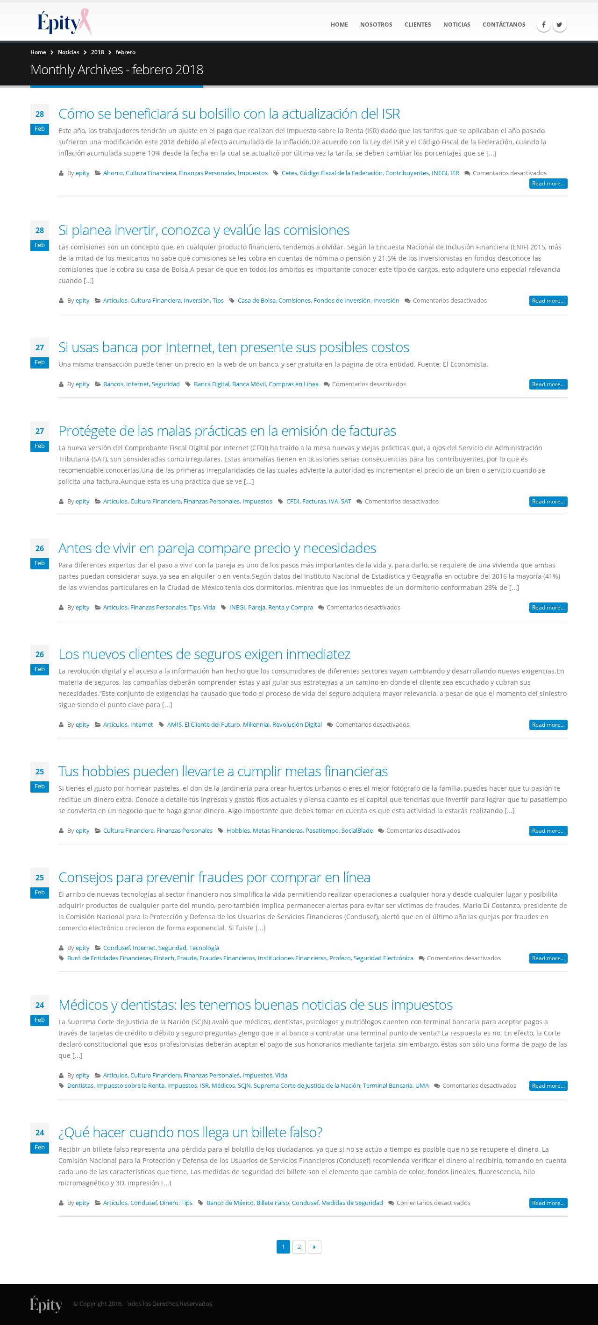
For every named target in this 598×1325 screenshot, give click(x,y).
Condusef (116, 948)
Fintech (164, 958)
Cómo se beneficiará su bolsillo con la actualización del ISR (229, 113)
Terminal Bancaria (388, 1086)
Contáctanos (504, 24)
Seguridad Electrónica (383, 958)
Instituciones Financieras (292, 958)
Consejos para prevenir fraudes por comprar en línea (214, 876)
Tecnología (204, 948)
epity (83, 173)
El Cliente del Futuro (212, 725)
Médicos (223, 1086)
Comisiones (294, 301)
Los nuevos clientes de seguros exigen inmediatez (204, 653)
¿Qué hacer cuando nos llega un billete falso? (190, 1131)
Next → (314, 1247)
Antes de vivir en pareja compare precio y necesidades (217, 547)
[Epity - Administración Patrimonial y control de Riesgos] (63, 21)
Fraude (187, 958)
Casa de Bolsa (257, 301)
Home (339, 24)
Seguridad (166, 384)
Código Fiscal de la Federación (341, 173)
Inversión (197, 301)
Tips (218, 301)
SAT (346, 501)
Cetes (289, 173)
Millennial (256, 725)
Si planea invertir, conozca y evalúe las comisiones (203, 229)
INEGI (440, 173)
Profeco (340, 958)
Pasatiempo (322, 831)
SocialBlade (357, 831)
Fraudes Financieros (227, 958)
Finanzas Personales (207, 173)
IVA (333, 501)
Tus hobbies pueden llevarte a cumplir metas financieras (223, 770)
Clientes (418, 24)
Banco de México (230, 1203)
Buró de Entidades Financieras (109, 958)
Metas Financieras (278, 831)
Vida (209, 607)
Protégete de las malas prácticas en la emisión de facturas (227, 430)
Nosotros (376, 24)
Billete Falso (272, 1203)
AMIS (174, 725)
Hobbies (238, 831)
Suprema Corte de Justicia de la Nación (307, 1086)
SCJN (244, 1086)
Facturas (314, 501)
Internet (137, 384)
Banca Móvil (249, 384)
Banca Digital (211, 384)
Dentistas (80, 1086)
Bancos (113, 384)
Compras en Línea (294, 384)
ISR (454, 173)
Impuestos (253, 173)
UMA (422, 1086)
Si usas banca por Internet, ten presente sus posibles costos (233, 346)
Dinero (169, 1203)
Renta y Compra (290, 607)
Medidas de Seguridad (352, 1203)
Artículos (115, 301)
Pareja (256, 607)
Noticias (456, 24)
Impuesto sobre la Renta (130, 1086)
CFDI (292, 501)
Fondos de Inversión (341, 301)
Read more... (548, 183)
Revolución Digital (297, 725)
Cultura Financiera (151, 173)
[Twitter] (560, 25)
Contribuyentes (407, 173)
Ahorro (113, 173)
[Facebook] (544, 25)
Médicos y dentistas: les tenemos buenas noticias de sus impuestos (255, 1004)
